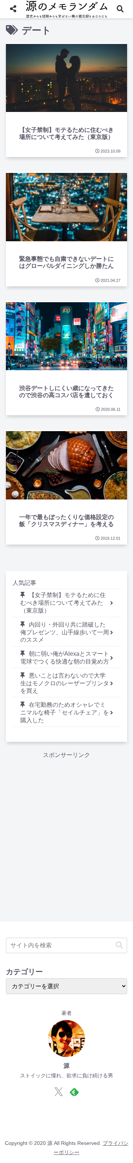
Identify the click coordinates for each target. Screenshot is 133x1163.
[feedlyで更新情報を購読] (74, 1091)
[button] (119, 945)
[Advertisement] (66, 827)
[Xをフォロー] (58, 1091)
